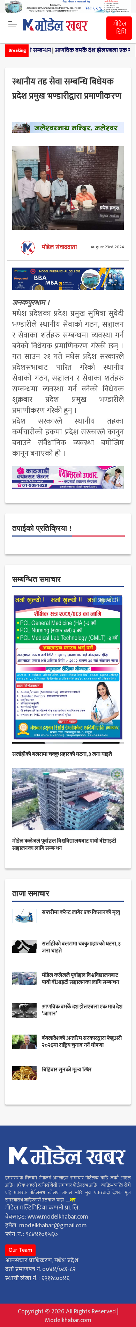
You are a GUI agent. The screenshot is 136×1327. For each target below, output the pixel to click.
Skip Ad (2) (107, 600)
